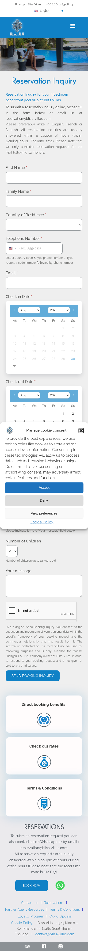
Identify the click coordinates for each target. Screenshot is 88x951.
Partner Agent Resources (24, 909)
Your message (18, 571)
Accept (44, 487)
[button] (81, 430)
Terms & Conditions (65, 909)
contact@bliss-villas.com (54, 934)
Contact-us (29, 903)
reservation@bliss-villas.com (44, 848)
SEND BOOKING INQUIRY (32, 676)
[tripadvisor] (27, 945)
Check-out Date (21, 382)
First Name (16, 167)
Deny (44, 500)
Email (12, 273)
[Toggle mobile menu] (73, 26)
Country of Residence (26, 215)
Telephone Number (24, 238)
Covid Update (60, 916)
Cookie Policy (41, 522)
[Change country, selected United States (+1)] (12, 248)
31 (14, 366)
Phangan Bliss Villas (28, 4)
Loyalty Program (31, 916)
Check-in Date (19, 296)
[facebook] (44, 945)
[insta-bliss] (60, 945)
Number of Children (23, 541)
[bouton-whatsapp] (60, 882)
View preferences (44, 513)
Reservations (54, 903)
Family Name (18, 191)
